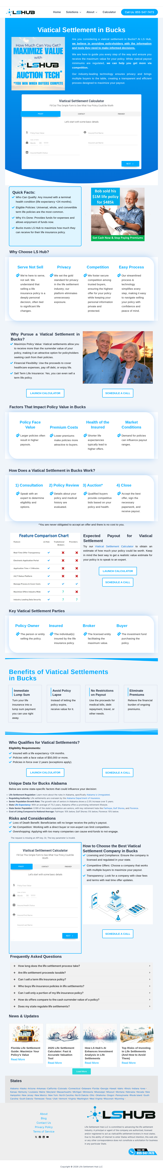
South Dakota (27, 1098)
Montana (120, 1092)
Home (57, 12)
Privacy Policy (44, 1127)
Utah (55, 1098)
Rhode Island (136, 1095)
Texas (49, 1098)
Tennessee (39, 1098)
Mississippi (100, 1092)
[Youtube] (47, 1137)
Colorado (63, 1088)
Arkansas (41, 1088)
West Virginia (96, 1098)
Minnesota (88, 1092)
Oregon (111, 1095)
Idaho (121, 1088)
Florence (134, 808)
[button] (85, 214)
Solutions (72, 12)
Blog (44, 1118)
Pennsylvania (122, 1095)
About (90, 12)
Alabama (14, 1088)
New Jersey (28, 1095)
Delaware (87, 1088)
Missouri (110, 1092)
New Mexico (41, 1095)
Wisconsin (109, 1098)
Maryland (51, 1092)
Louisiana (33, 1092)
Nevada (141, 1092)
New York (53, 1095)
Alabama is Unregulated (98, 794)
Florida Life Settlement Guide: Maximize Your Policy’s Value (25, 1051)
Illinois (128, 1088)
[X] (36, 1137)
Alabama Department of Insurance (83, 798)
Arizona (32, 1088)
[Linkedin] (44, 1137)
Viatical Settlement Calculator (114, 546)
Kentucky (23, 1092)
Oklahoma (101, 1095)
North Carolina (66, 1095)
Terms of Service (43, 1131)
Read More (18, 1059)
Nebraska (131, 1092)
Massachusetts (64, 1092)
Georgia (105, 1088)
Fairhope (108, 808)
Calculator (109, 12)
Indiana (136, 1088)
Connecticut (75, 1088)
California (52, 1088)
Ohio (92, 1095)
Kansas (14, 1092)
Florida (96, 1088)
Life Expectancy (22, 804)
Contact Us (44, 1122)
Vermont (63, 1098)
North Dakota (82, 1095)
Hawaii (113, 1088)
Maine (42, 1092)
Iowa (143, 1088)
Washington (83, 1098)
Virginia (72, 1098)
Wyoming (120, 1098)
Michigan (77, 1092)
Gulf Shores (118, 808)
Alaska (23, 1088)
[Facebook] (40, 1137)
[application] (79, 12)
